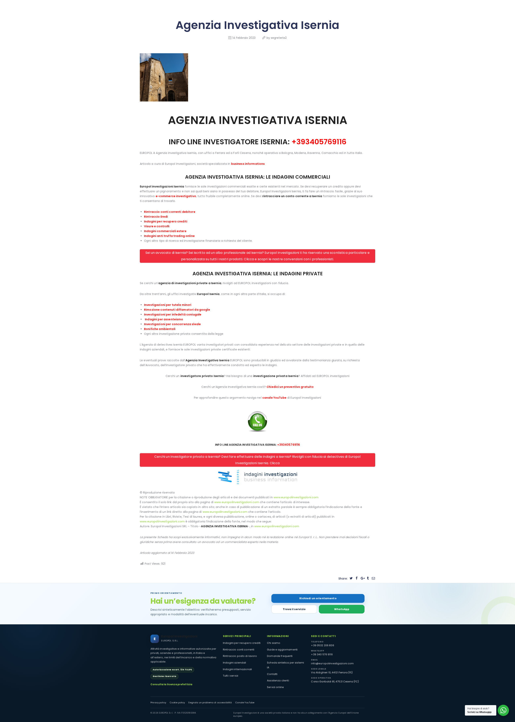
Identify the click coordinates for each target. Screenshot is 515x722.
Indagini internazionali (237, 669)
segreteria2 (279, 38)
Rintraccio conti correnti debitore (169, 212)
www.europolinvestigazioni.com (296, 497)
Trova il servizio (294, 609)
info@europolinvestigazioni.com (332, 663)
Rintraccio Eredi (156, 217)
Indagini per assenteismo (164, 319)
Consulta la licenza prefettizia (171, 684)
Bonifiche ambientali (159, 329)
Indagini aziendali (234, 662)
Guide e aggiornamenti (282, 649)
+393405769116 (318, 142)
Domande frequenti (280, 656)
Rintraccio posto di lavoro (240, 656)
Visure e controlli (157, 226)
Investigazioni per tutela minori (167, 305)
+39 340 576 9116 (322, 654)
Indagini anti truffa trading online (169, 236)
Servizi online (275, 687)
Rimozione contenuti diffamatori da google (177, 310)
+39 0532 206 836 (322, 645)
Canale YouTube (244, 702)
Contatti (272, 674)
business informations (248, 164)
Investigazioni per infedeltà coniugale (172, 314)
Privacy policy (158, 702)
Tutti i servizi (230, 675)
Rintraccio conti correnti (238, 649)
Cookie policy (177, 702)
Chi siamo (273, 643)
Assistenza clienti (278, 680)
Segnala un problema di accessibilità (210, 702)
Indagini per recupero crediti (165, 221)
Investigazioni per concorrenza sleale (172, 324)
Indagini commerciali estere (165, 231)
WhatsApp (341, 609)
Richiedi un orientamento (317, 598)
